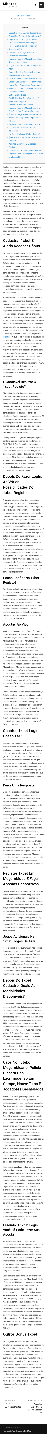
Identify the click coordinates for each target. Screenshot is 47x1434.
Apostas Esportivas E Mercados (22, 144)
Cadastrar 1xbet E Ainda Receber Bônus (25, 33)
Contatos (13, 147)
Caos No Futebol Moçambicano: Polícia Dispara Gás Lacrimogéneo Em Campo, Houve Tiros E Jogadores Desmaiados (25, 81)
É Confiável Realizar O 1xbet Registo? (25, 36)
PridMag (27, 1431)
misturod (31, 19)
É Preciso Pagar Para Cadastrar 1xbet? (25, 114)
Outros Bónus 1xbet (17, 95)
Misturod (9, 4)
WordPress (16, 1431)
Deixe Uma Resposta (18, 56)
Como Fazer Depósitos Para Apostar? (25, 150)
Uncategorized (23, 16)
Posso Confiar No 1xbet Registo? (23, 46)
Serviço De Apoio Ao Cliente (21, 105)
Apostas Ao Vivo (16, 49)
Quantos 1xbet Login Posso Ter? (23, 52)
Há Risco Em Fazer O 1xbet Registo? (24, 134)
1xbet (5, 337)
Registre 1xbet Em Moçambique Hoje (24, 124)
